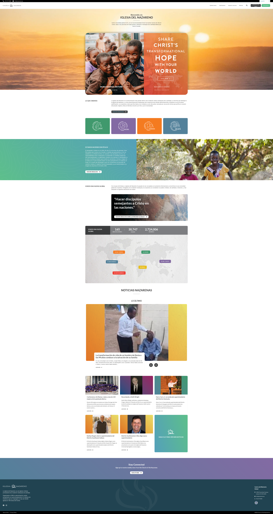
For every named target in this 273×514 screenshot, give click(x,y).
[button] (156, 365)
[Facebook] (3, 505)
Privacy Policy (13, 512)
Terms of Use (6, 512)
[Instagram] (6, 505)
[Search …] (246, 5)
